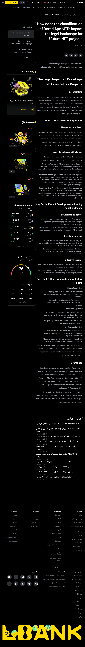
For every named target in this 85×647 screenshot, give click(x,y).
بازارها (55, 2)
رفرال (37, 515)
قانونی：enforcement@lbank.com (54, 583)
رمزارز (30, 298)
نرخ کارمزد (14, 534)
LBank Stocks (56, 534)
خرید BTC (79, 583)
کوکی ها (80, 532)
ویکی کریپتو (57, 564)
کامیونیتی (80, 535)
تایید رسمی (13, 526)
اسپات (37, 2)
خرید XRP (79, 602)
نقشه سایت (79, 550)
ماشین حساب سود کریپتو (55, 559)
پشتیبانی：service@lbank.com (56, 575)
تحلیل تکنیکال (20, 289)
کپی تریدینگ (57, 530)
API (16, 530)
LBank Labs (35, 526)
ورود (22, 2)
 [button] (28, 2)
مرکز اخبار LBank (78, 547)
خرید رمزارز (64, 2)
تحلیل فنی (12, 289)
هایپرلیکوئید (12, 298)
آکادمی (58, 537)
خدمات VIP (35, 530)
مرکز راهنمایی (13, 523)
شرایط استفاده (78, 523)
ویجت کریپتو (13, 541)
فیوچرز (46, 2)
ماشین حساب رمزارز (77, 575)
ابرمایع (21, 298)
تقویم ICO (58, 541)
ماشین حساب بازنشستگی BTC (56, 553)
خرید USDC (79, 594)
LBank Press (78, 543)
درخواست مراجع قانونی (10, 537)
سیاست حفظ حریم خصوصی (77, 527)
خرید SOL (79, 598)
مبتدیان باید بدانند (29, 289)
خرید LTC (80, 613)
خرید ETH (79, 587)
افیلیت (37, 519)
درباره (81, 515)
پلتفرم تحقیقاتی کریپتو (54, 545)
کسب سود (57, 526)
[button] (33, 2)
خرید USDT (79, 590)
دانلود (15, 515)
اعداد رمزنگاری (12, 294)
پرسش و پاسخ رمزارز (68, 15)
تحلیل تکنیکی (29, 294)
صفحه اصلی (79, 15)
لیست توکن (35, 523)
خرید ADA (79, 605)
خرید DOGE (79, 609)
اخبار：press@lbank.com (57, 587)
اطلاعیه (15, 519)
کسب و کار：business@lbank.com (54, 579)
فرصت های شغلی (77, 519)
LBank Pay (57, 567)
